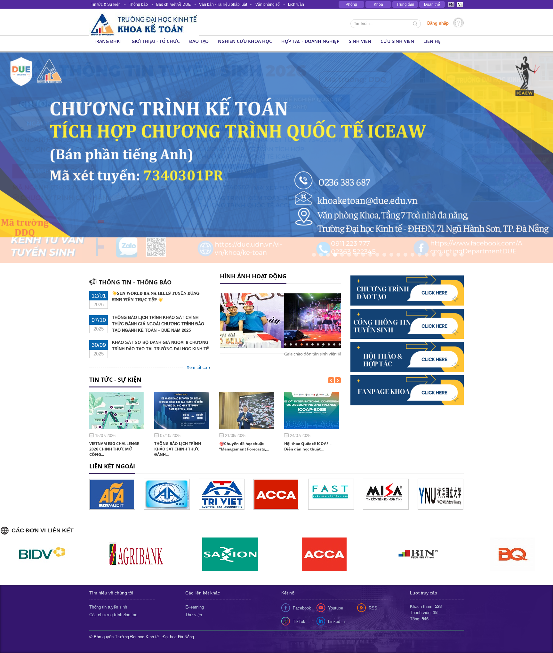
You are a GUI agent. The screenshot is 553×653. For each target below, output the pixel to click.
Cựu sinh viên (397, 41)
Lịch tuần (296, 4)
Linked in (336, 595)
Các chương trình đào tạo (113, 589)
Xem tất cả (197, 342)
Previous (5, 133)
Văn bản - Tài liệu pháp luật (223, 4)
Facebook (302, 582)
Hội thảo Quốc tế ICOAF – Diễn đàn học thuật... (308, 421)
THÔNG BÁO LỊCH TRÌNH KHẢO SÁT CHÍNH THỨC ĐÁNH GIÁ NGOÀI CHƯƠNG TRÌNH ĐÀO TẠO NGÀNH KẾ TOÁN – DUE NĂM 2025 (158, 298)
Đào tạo (199, 41)
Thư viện (193, 589)
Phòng (351, 4)
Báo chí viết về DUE (173, 4)
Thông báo (138, 4)
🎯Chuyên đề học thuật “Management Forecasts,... (244, 421)
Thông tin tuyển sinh (108, 581)
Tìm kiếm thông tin (416, 24)
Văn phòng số (267, 4)
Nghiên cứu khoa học (245, 41)
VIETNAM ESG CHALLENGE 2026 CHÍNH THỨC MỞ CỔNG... (114, 424)
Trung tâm (405, 4)
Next (476, 133)
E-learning (194, 581)
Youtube (335, 582)
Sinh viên (360, 41)
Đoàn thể (432, 4)
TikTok (299, 595)
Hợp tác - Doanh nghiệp (310, 41)
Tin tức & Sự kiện (106, 4)
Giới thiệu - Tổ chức (156, 41)
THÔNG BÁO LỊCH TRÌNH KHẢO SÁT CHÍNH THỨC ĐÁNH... (177, 424)
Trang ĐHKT (108, 41)
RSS (373, 582)
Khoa (378, 4)
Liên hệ (432, 41)
